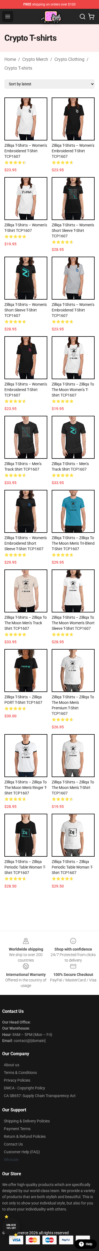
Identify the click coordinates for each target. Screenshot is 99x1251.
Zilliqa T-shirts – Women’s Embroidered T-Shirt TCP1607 (25, 151)
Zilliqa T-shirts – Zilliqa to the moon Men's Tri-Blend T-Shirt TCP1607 (73, 543)
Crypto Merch (35, 59)
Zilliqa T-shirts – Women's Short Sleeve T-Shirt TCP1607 (73, 230)
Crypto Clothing (69, 59)
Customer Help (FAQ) (22, 1152)
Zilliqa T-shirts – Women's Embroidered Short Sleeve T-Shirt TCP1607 (25, 543)
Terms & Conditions (20, 1072)
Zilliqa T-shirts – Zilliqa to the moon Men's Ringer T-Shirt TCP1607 (25, 787)
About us (11, 1065)
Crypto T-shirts (18, 68)
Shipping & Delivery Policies (27, 1121)
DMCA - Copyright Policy (24, 1088)
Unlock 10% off (11, 1227)
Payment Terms (17, 1129)
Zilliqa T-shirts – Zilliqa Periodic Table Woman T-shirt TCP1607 (25, 867)
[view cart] (91, 16)
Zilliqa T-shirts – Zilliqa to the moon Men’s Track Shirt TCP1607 (25, 623)
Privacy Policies (17, 1080)
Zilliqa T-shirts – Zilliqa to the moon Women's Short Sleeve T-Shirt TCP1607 (73, 623)
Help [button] (89, 1244)
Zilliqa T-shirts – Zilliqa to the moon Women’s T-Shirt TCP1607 (73, 389)
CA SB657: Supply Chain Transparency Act (40, 1095)
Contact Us (13, 1144)
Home (10, 59)
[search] (82, 16)
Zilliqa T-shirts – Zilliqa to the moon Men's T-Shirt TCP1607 (73, 787)
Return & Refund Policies (25, 1136)
